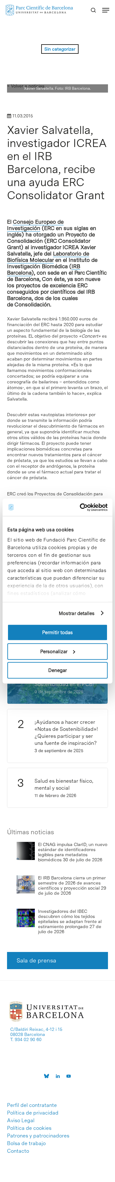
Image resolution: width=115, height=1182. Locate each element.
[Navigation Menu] (105, 10)
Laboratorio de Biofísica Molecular (48, 256)
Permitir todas (57, 632)
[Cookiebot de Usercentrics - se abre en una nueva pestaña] (81, 507)
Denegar (57, 670)
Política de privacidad (32, 1113)
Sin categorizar (59, 49)
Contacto (18, 1151)
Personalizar (53, 651)
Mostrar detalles (77, 613)
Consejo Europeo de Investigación (35, 225)
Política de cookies (29, 1128)
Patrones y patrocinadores (38, 1135)
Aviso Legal (20, 1120)
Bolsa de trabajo (26, 1143)
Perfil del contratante (32, 1105)
